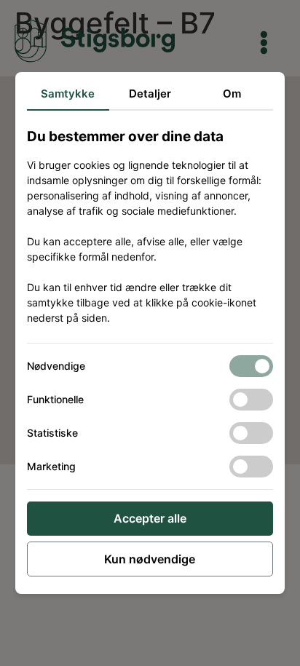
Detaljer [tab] (150, 93)
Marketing (51, 466)
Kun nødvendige (149, 559)
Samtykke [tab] (68, 93)
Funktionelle (55, 399)
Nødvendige (56, 366)
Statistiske (52, 433)
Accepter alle (150, 518)
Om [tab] (232, 93)
